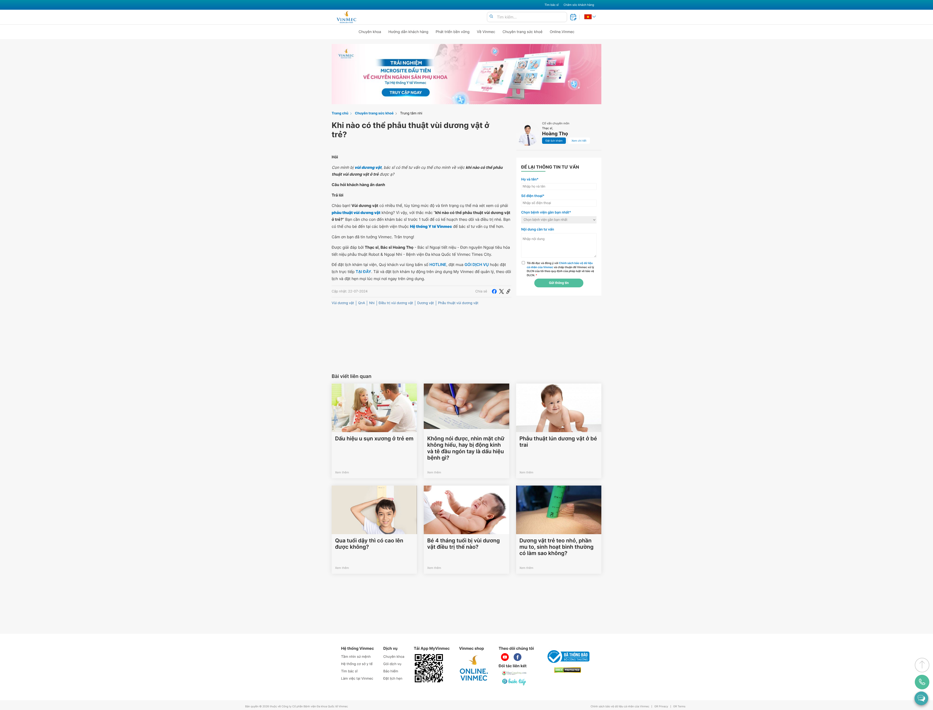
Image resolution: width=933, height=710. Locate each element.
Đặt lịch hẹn (392, 678)
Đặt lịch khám (553, 140)
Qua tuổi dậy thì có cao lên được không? (369, 544)
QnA (361, 303)
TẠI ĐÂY (363, 271)
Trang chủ (340, 113)
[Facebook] (494, 291)
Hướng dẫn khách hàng (409, 31)
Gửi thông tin (559, 283)
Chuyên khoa (370, 31)
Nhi (371, 303)
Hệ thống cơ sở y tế (357, 664)
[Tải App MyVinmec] (429, 668)
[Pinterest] (508, 291)
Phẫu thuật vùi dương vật (458, 303)
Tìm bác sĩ (551, 5)
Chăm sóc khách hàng (578, 5)
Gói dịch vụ (392, 664)
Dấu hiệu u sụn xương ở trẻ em (374, 439)
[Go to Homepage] (346, 17)
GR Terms (679, 706)
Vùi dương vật (343, 303)
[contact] (922, 682)
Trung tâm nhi (411, 113)
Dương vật (425, 303)
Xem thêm (342, 472)
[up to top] (922, 665)
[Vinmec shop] (474, 668)
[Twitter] (501, 291)
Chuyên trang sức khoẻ (522, 31)
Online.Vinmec (562, 31)
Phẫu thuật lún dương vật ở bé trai (558, 442)
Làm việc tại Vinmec (357, 678)
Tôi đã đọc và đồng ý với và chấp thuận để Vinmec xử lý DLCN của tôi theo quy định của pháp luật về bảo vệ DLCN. (560, 269)
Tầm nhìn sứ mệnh (356, 657)
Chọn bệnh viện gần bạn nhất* (546, 212)
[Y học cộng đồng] (514, 673)
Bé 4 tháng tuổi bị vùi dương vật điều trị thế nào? (463, 544)
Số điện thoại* (532, 196)
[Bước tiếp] (514, 682)
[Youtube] (505, 657)
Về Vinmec (486, 31)
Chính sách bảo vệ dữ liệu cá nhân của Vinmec (620, 706)
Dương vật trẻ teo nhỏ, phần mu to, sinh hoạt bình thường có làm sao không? (556, 547)
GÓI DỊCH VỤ (477, 264)
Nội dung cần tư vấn (537, 229)
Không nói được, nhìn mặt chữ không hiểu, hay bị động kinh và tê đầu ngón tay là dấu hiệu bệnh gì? (465, 448)
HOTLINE (437, 264)
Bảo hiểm (390, 671)
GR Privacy (661, 706)
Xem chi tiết (578, 140)
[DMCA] (567, 670)
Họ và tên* (529, 179)
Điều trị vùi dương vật (396, 303)
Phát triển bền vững (453, 31)
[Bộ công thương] (567, 656)
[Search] (491, 16)
